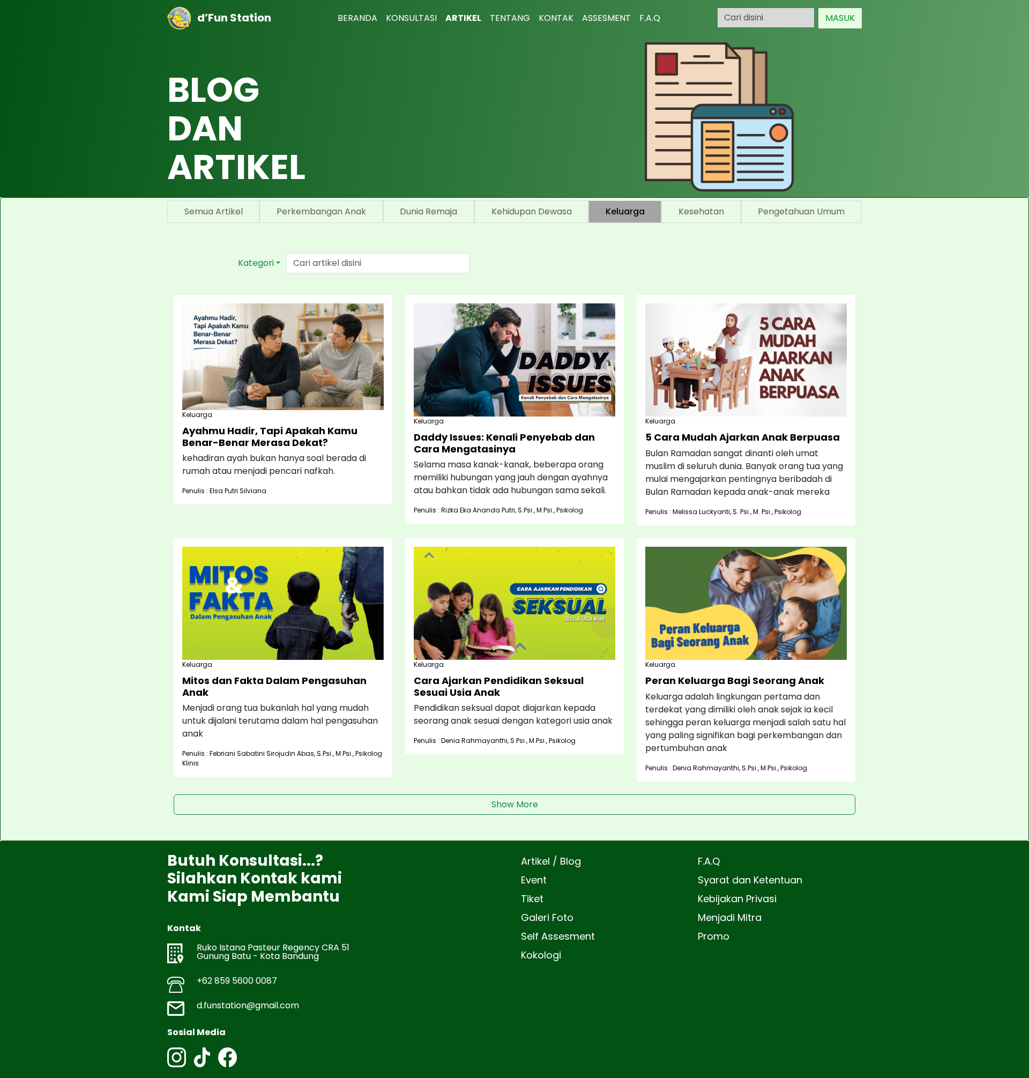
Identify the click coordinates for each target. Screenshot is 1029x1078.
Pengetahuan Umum (801, 211)
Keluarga (625, 211)
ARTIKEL (463, 18)
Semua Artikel (213, 211)
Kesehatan (701, 211)
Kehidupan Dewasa (531, 211)
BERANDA (357, 18)
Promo (713, 936)
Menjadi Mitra (730, 917)
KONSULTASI (411, 18)
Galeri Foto (547, 917)
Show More (514, 804)
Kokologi (541, 955)
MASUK (840, 18)
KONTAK (556, 18)
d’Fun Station (231, 17)
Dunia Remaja (428, 211)
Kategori (256, 263)
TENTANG (510, 18)
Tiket (532, 898)
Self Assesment (558, 936)
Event (534, 880)
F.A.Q (649, 18)
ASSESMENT (606, 18)
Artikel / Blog (551, 861)
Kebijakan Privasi (737, 898)
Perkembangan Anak (321, 211)
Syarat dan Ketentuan (750, 880)
